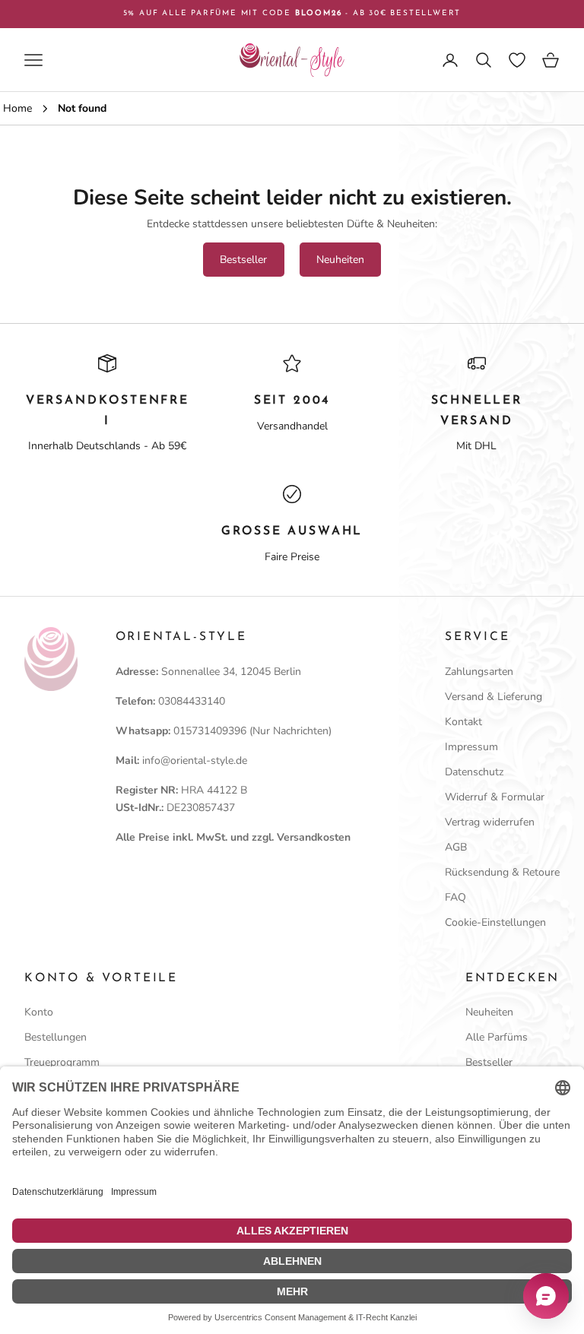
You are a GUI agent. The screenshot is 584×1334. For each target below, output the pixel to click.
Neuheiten (340, 259)
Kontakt (463, 722)
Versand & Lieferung (493, 696)
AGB (456, 847)
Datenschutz (474, 772)
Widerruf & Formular (494, 797)
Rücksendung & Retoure (502, 872)
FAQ (455, 897)
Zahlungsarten (479, 671)
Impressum (471, 747)
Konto (38, 1012)
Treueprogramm (62, 1062)
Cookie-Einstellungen (495, 922)
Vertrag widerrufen (490, 822)
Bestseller (243, 259)
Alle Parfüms (496, 1037)
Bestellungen (55, 1037)
